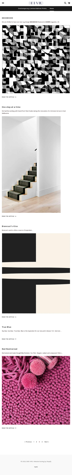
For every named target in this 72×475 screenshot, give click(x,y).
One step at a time (11, 107)
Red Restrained (9, 349)
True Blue (6, 327)
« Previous (28, 442)
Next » (47, 442)
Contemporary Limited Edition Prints (32, 8)
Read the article (8, 97)
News (52, 8)
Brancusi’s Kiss (10, 226)
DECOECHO (7, 18)
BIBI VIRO (29, 461)
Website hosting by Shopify (42, 461)
